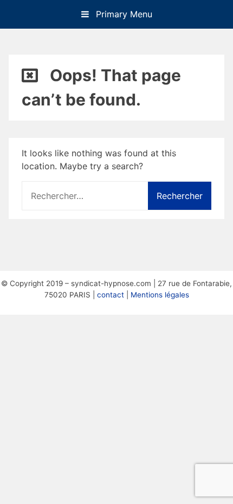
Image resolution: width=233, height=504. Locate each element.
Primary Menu (122, 14)
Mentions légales (160, 294)
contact (110, 294)
